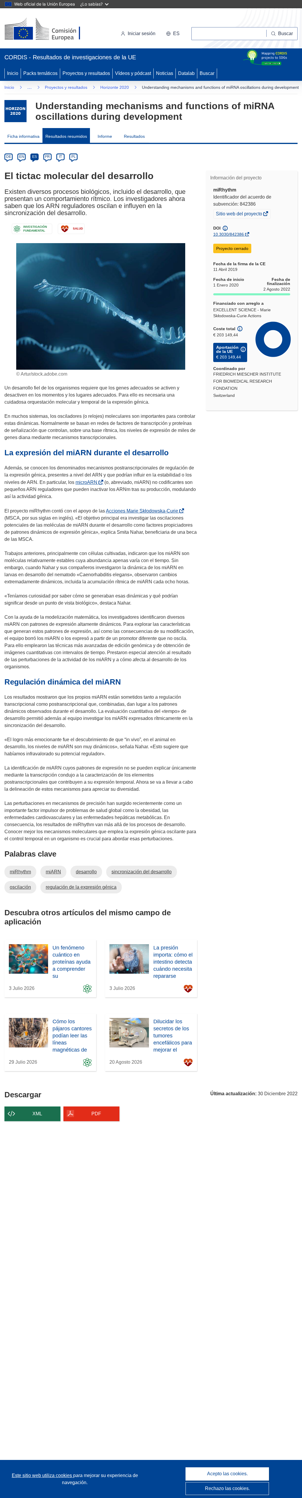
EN (21, 157)
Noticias (164, 73)
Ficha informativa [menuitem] (23, 136)
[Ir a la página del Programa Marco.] (15, 111)
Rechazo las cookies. (227, 1488)
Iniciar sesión (141, 33)
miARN (53, 871)
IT (60, 157)
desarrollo (86, 871)
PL (73, 157)
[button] (172, 33)
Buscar (207, 73)
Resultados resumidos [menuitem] (66, 136)
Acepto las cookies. (227, 1473)
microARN (88, 482)
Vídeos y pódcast (133, 73)
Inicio (12, 73)
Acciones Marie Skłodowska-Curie (143, 510)
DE (8, 157)
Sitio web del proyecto (239, 214)
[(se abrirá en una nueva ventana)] (52, 29)
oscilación (20, 887)
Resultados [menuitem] (134, 136)
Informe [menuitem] (105, 136)
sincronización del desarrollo (141, 871)
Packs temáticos (40, 73)
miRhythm (20, 871)
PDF (96, 1113)
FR (47, 157)
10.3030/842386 (228, 234)
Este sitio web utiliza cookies (42, 1475)
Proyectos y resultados (86, 73)
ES (34, 157)
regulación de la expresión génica (81, 887)
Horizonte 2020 (114, 87)
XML (37, 1113)
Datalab (186, 73)
